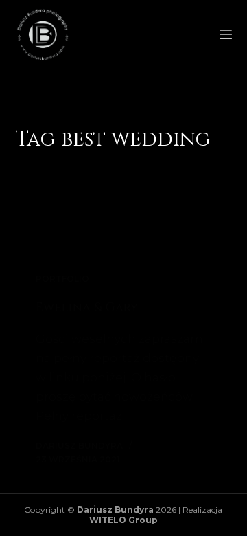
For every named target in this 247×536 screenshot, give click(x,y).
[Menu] (226, 34)
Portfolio (62, 278)
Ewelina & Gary (87, 307)
